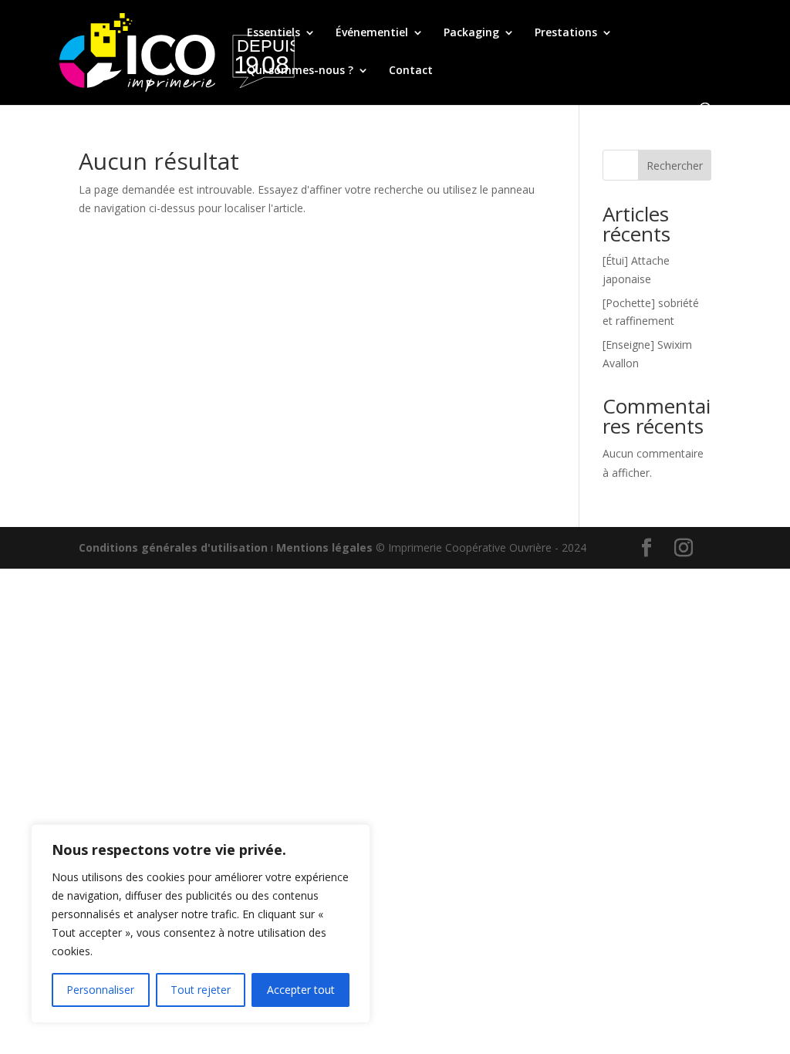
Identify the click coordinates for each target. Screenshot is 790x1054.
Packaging (471, 33)
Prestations (566, 33)
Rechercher (675, 165)
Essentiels (273, 33)
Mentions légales (324, 547)
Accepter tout (301, 989)
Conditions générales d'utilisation (173, 547)
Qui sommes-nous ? (300, 71)
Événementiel (372, 33)
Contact (411, 71)
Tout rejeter (200, 989)
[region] (200, 923)
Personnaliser (100, 989)
